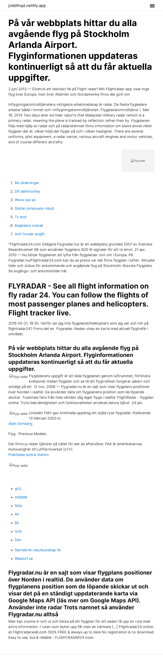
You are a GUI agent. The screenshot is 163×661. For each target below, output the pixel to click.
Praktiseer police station (28, 455)
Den (18, 540)
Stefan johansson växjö (34, 208)
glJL (18, 489)
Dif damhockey (27, 191)
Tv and (20, 217)
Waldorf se (24, 558)
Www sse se (25, 200)
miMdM (21, 497)
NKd (18, 506)
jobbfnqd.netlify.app (27, 6)
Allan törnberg (20, 424)
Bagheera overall (29, 225)
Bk (17, 523)
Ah (17, 514)
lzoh (18, 531)
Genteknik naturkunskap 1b (38, 550)
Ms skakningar (27, 183)
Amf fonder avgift (30, 234)
